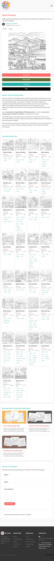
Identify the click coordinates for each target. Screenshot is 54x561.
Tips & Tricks (16, 544)
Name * (6, 475)
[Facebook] (45, 555)
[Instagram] (50, 555)
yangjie (6, 154)
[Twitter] (47, 555)
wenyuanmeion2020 (11, 23)
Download (26, 84)
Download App (30, 544)
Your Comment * (9, 489)
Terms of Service (30, 541)
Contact (28, 546)
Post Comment (9, 503)
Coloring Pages (17, 539)
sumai (5, 185)
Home (15, 536)
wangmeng (45, 185)
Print (26, 89)
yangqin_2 (19, 249)
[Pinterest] (52, 555)
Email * (6, 482)
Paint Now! (26, 75)
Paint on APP (26, 79)
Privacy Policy (29, 539)
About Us (15, 546)
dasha (18, 212)
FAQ (27, 536)
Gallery (15, 541)
